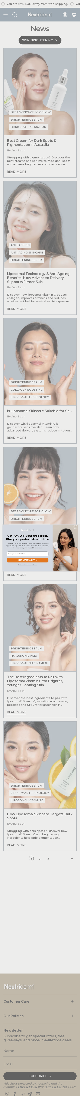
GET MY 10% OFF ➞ (27, 560)
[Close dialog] (75, 526)
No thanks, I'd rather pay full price (27, 565)
